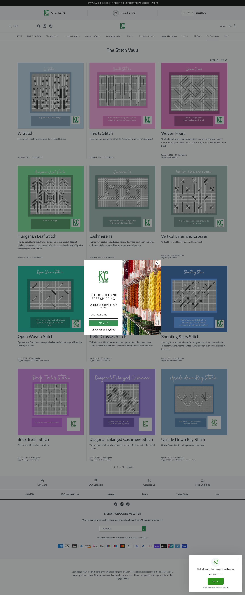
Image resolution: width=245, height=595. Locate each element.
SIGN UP (103, 323)
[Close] (157, 263)
